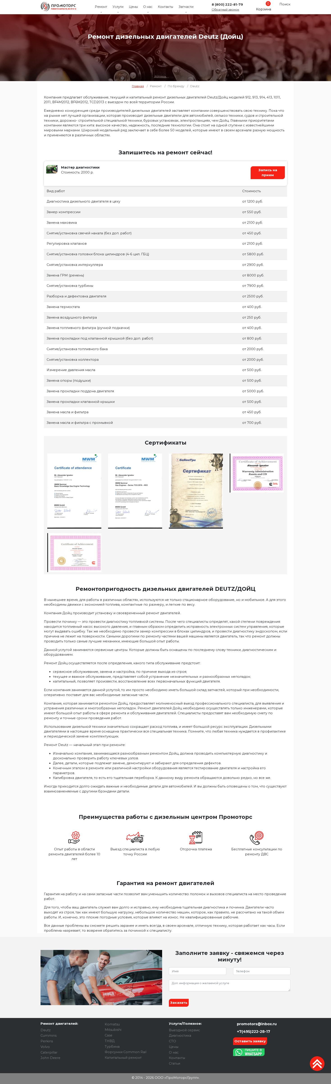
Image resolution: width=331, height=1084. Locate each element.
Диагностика (180, 1036)
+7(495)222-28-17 (253, 1031)
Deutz (46, 1030)
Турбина (112, 1047)
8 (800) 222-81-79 (227, 4)
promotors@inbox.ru (256, 1024)
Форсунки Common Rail (125, 1052)
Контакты (165, 7)
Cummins (49, 1036)
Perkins (47, 1041)
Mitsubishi (113, 1030)
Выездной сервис (184, 1030)
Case (108, 1035)
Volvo (45, 1047)
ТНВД (110, 1041)
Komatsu (112, 1024)
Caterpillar (49, 1052)
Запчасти (186, 7)
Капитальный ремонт (123, 1058)
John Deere (50, 1058)
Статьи (174, 1063)
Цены (133, 7)
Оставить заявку (250, 1041)
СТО (172, 1041)
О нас (147, 7)
